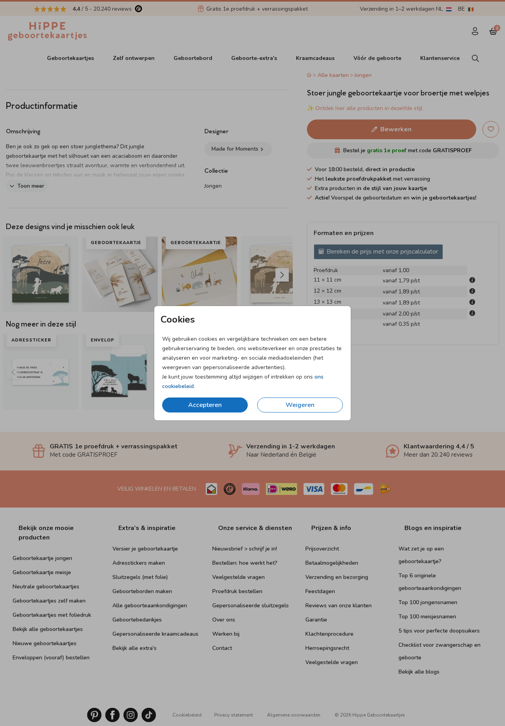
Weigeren (300, 405)
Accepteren (205, 405)
